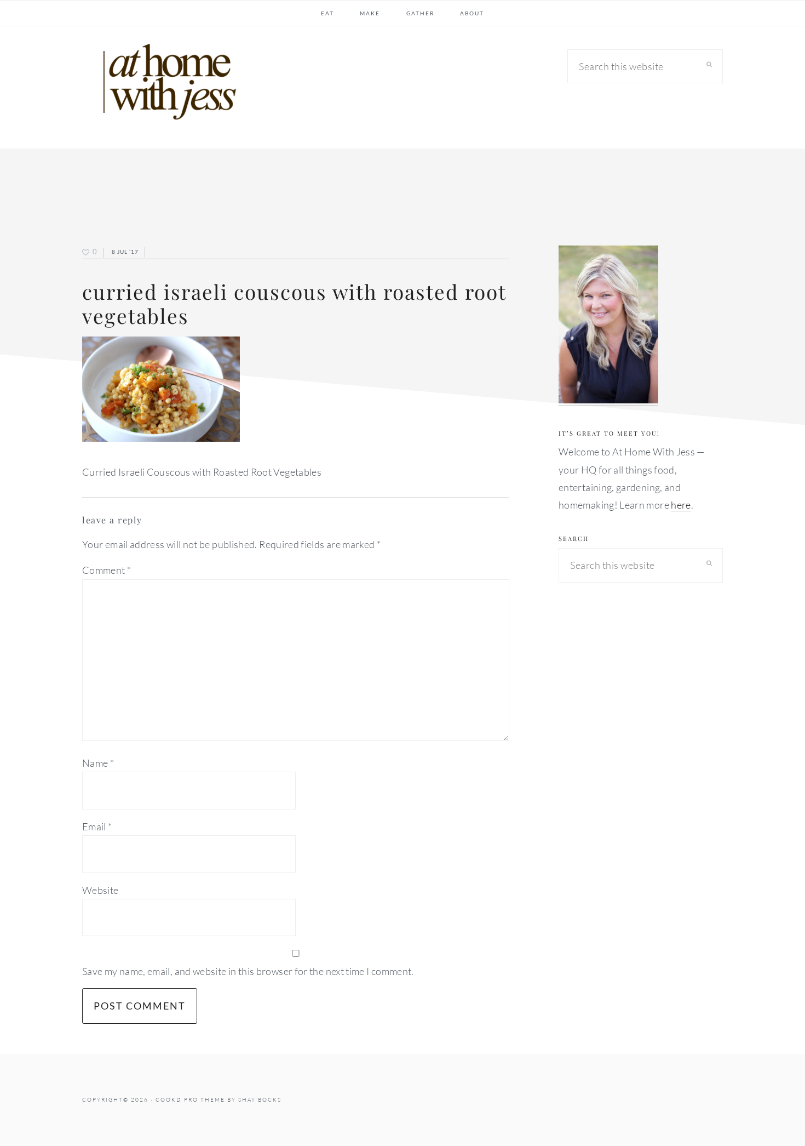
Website (100, 890)
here (681, 505)
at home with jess (164, 84)
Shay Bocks (259, 1099)
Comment (106, 570)
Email (97, 826)
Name (98, 763)
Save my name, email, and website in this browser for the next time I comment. (248, 971)
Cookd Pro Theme (190, 1099)
